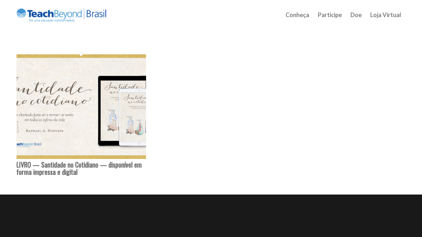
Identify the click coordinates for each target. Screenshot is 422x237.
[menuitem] (297, 15)
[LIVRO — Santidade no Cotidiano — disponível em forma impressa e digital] (81, 157)
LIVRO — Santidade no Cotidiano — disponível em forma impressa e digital (79, 168)
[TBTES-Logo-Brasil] (69, 15)
